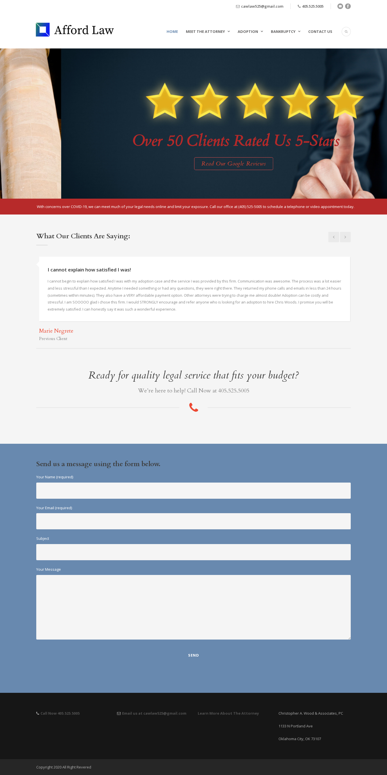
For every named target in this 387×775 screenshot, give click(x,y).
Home (172, 31)
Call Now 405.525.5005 (60, 713)
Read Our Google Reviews (178, 163)
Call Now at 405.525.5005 (218, 390)
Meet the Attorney (205, 31)
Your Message (48, 569)
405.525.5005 (313, 6)
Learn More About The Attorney (228, 713)
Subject (42, 538)
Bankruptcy (283, 31)
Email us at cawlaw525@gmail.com (154, 713)
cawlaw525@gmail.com (262, 6)
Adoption (248, 31)
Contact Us (320, 31)
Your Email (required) (54, 507)
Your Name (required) (54, 476)
